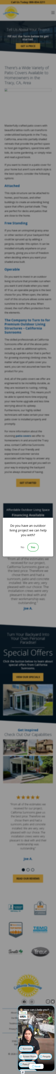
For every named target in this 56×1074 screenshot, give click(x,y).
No (22, 547)
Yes (33, 547)
